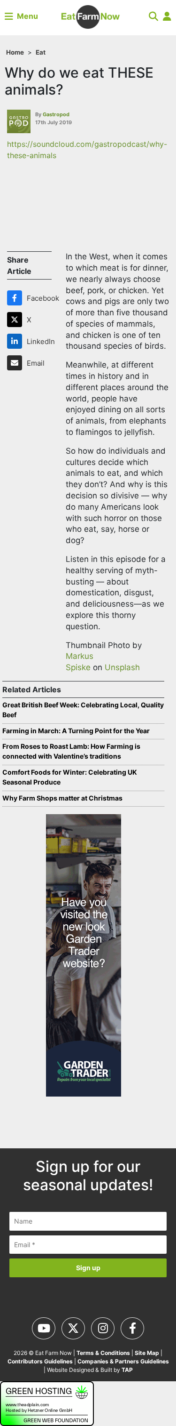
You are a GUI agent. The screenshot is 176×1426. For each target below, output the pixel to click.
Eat (41, 52)
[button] (153, 16)
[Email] (16, 363)
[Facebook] (16, 298)
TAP (127, 1369)
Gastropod (56, 114)
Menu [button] (25, 16)
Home (15, 52)
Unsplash (122, 667)
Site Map (147, 1352)
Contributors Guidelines (40, 1361)
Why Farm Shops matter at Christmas (62, 798)
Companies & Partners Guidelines (123, 1361)
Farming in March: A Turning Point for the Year (76, 731)
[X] (16, 319)
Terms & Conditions (103, 1352)
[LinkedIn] (16, 341)
